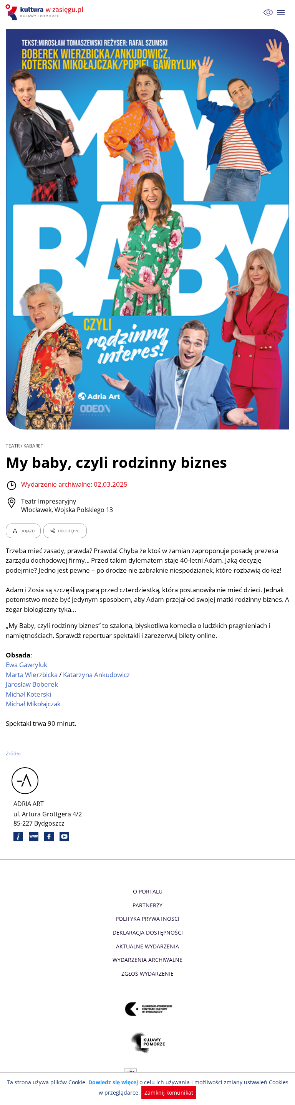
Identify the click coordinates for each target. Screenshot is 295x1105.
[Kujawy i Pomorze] (148, 1043)
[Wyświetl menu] (281, 12)
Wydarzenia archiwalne (147, 959)
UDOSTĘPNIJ (69, 531)
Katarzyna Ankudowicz (96, 674)
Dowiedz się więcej (113, 1082)
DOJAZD (27, 531)
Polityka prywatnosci (147, 918)
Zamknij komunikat (168, 1092)
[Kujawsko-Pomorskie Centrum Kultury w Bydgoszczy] (147, 1009)
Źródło (13, 753)
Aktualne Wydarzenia (147, 946)
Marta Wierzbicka (32, 674)
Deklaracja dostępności (148, 932)
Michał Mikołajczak (33, 703)
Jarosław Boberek (32, 684)
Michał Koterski (28, 694)
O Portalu (147, 891)
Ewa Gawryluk (26, 664)
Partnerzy (147, 905)
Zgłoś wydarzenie (147, 973)
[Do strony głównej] (45, 12)
